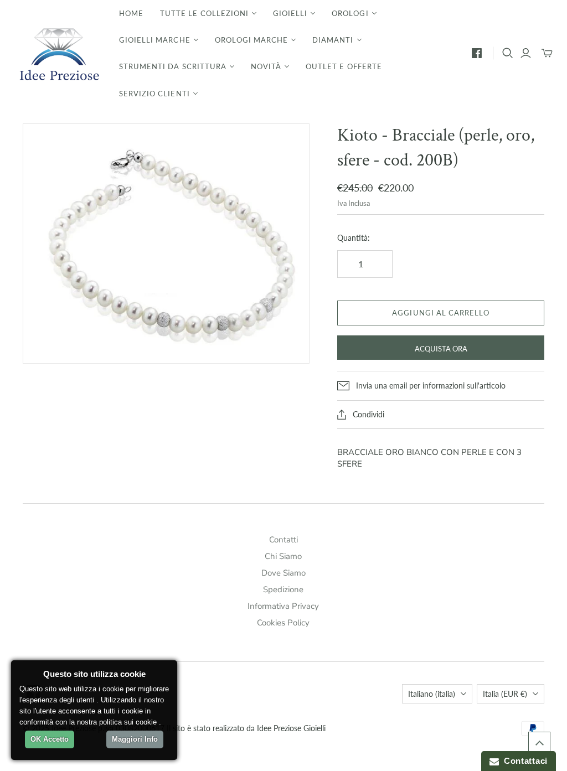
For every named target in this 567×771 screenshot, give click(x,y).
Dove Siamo (283, 572)
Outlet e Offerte (344, 66)
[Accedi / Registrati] (526, 53)
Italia (505, 693)
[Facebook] (476, 53)
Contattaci (523, 760)
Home (131, 13)
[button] (539, 742)
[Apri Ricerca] (507, 53)
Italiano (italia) (431, 693)
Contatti (283, 539)
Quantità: (353, 237)
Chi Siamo (283, 556)
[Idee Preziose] (58, 53)
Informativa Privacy (283, 606)
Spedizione (283, 589)
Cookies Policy (283, 622)
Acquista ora (441, 348)
